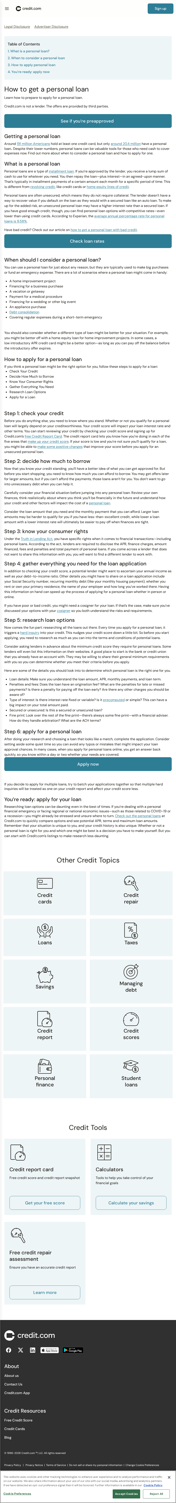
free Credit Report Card (43, 436)
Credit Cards (14, 1429)
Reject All (156, 1494)
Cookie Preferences (17, 1493)
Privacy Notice (34, 1465)
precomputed (114, 700)
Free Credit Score (18, 1420)
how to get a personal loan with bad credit (104, 230)
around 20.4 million (126, 143)
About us (11, 1375)
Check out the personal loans (138, 816)
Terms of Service (56, 1465)
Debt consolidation (24, 312)
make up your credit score (48, 441)
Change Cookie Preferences (142, 1465)
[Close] (169, 1477)
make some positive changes (60, 446)
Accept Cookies (126, 1494)
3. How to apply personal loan (31, 65)
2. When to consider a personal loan (36, 58)
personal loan (99, 503)
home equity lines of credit (108, 187)
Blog (7, 1437)
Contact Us (13, 1384)
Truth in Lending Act (37, 539)
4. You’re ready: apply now (29, 72)
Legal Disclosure (17, 26)
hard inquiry (29, 632)
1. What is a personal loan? (28, 51)
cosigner (63, 610)
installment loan (61, 171)
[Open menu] (6, 8)
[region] (88, 1486)
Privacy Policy (12, 1465)
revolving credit (42, 187)
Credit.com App (17, 1393)
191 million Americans (33, 143)
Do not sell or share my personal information (95, 1465)
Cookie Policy (153, 1485)
